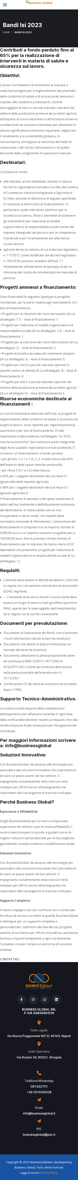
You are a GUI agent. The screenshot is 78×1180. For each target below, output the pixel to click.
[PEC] (39, 1121)
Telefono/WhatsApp (39, 1081)
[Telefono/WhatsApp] (39, 1073)
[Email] (39, 1100)
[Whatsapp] (44, 999)
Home (6, 32)
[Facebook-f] (21, 999)
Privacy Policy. (49, 1173)
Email (39, 1108)
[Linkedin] (56, 999)
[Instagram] (33, 999)
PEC (39, 1129)
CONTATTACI (10, 959)
